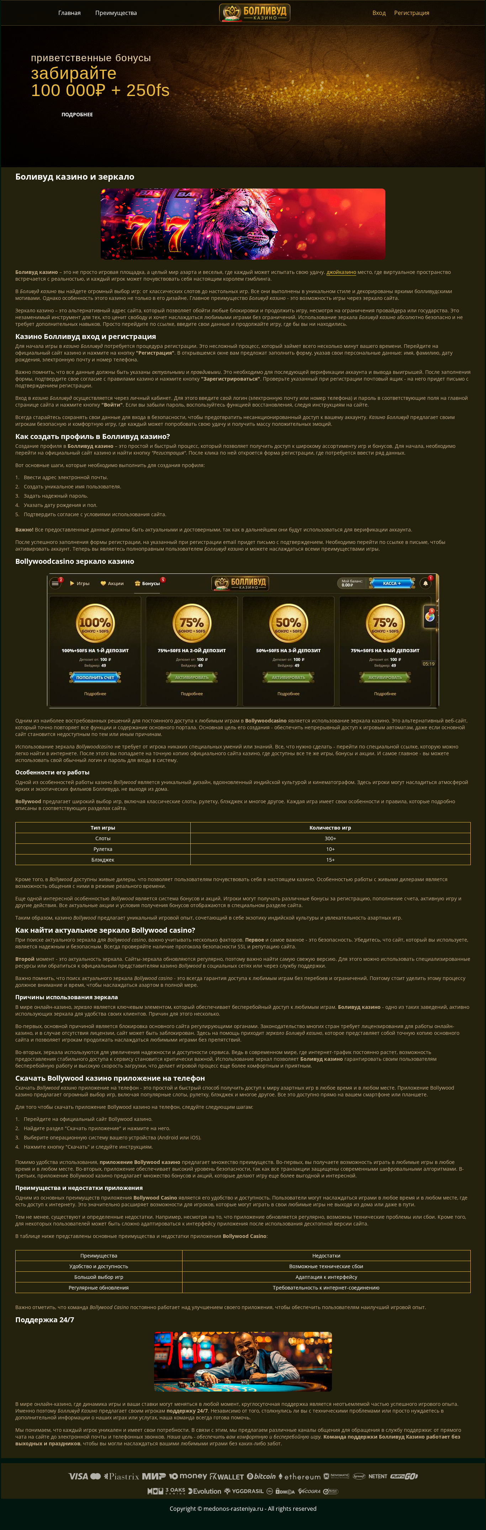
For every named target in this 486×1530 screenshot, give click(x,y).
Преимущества (116, 13)
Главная (69, 13)
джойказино (341, 272)
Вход (379, 13)
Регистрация (411, 13)
